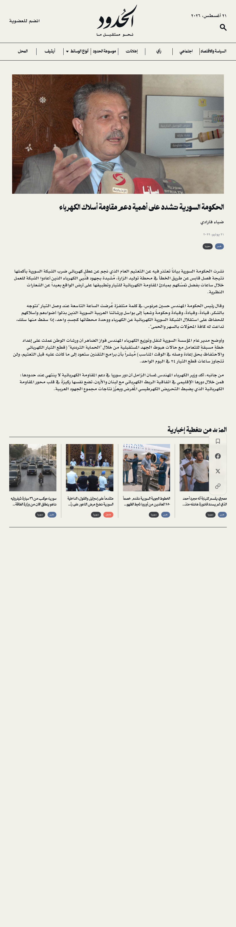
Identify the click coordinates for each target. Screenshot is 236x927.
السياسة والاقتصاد (213, 51)
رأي (158, 51)
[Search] (223, 27)
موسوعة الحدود (104, 51)
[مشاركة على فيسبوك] (218, 456)
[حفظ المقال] (218, 441)
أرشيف (50, 51)
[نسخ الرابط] (218, 486)
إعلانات (132, 51)
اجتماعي (186, 51)
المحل (23, 51)
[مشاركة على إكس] (218, 471)
